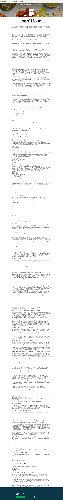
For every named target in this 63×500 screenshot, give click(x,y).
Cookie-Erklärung (18, 198)
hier (45, 393)
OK (20, 496)
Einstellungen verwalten (35, 492)
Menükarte (22, 4)
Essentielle (30, 496)
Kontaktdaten (35, 4)
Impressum (41, 4)
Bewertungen (28, 4)
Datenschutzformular (33, 323)
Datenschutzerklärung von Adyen (32, 255)
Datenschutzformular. (16, 458)
